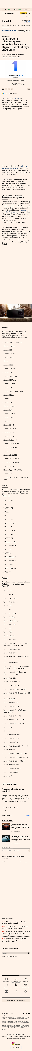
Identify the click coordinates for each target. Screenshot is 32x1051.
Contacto (9, 1034)
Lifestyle (28, 25)
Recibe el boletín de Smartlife (11, 807)
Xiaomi (3, 850)
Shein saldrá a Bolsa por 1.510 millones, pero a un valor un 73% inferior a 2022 (15, 927)
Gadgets (23, 25)
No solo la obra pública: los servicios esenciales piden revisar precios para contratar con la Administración (16, 939)
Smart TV (17, 25)
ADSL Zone (26, 21)
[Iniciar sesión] (29, 13)
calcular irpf (6, 981)
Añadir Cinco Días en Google (11, 93)
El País (28, 16)
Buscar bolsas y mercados (10, 948)
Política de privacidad (18, 1036)
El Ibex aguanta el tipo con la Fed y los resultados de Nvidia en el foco (23, 32)
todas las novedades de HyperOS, (14, 167)
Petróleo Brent (27, 9)
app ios (15, 993)
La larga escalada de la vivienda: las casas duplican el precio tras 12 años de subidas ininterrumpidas (16, 933)
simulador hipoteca (16, 981)
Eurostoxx (9, 956)
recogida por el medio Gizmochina (15, 211)
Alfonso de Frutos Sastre (16, 81)
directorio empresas (25, 987)
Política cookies (20, 1034)
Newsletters (14, 1038)
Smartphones (5, 25)
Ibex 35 (4, 9)
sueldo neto (25, 981)
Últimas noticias (7, 918)
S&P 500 (15, 9)
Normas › (28, 815)
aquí (26, 861)
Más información (5, 858)
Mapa (8, 1038)
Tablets (12, 25)
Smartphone (10, 850)
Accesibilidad (27, 1036)
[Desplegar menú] (3, 13)
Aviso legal (14, 1034)
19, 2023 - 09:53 (16, 83)
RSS (11, 1038)
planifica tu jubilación (6, 988)
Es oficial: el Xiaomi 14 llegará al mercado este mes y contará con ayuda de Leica (20, 827)
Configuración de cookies (7, 1036)
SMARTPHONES (6, 36)
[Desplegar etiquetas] (29, 850)
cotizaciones (6, 993)
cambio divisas (16, 987)
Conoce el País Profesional (16, 1000)
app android (25, 993)
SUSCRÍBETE (24, 13)
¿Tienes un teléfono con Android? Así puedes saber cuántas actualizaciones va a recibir (20, 839)
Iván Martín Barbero (16, 831)
